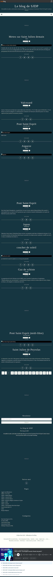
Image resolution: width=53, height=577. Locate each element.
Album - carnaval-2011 (6, 497)
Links (2, 508)
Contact (37, 539)
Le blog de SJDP (26, 6)
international (26, 226)
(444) (5, 524)
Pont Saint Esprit (26, 124)
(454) (5, 522)
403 (19, 373)
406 (30, 373)
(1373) (6, 519)
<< (3, 373)
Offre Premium (22, 540)
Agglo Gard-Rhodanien (6, 492)
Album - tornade (5, 503)
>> (50, 373)
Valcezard (26, 102)
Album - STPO (4, 502)
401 (12, 373)
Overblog (34, 535)
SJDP (25, 435)
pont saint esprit (26, 126)
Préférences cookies (40, 540)
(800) (4, 520)
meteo (26, 38)
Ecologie (26, 271)
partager (26, 558)
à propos (33, 558)
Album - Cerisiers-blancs (7, 498)
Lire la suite (26, 54)
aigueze (26, 148)
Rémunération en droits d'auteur (14, 540)
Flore (27, 249)
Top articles (32, 539)
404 (23, 373)
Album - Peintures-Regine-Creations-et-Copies (12, 500)
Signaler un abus (42, 539)
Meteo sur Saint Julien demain (26, 36)
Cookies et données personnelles (31, 540)
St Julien (26, 351)
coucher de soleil (26, 247)
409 (41, 373)
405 (26, 373)
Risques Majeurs (5, 510)
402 (16, 373)
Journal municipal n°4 (6, 507)
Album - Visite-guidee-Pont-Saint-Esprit (10, 505)
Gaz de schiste (26, 269)
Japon (26, 224)
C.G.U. (47, 539)
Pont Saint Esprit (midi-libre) (26, 333)
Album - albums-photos (6, 495)
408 (37, 373)
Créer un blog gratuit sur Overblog (24, 539)
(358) (7, 525)
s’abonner (19, 558)
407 (34, 373)
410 (44, 373)
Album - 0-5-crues (5, 493)
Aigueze (26, 146)
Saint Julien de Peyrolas (26, 349)
